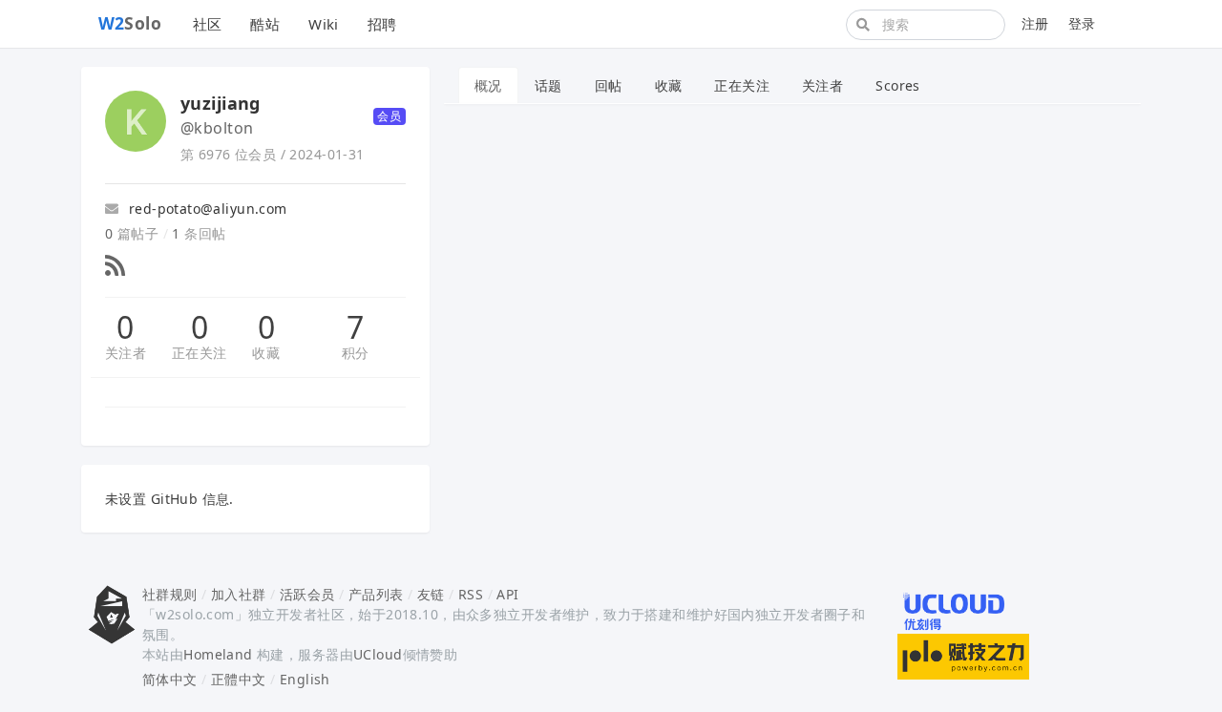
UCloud (378, 654)
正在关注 (199, 353)
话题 (548, 85)
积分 (355, 353)
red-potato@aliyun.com (205, 208)
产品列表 (376, 594)
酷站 (265, 23)
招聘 (382, 23)
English (305, 679)
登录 (1082, 23)
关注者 (125, 353)
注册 (1035, 23)
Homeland (217, 654)
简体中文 (170, 679)
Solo (130, 22)
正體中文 (238, 679)
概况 (488, 85)
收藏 (266, 353)
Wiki (323, 23)
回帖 (608, 85)
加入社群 (238, 594)
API (507, 594)
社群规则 (170, 594)
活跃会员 (307, 594)
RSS (470, 594)
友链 (431, 594)
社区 (207, 23)
